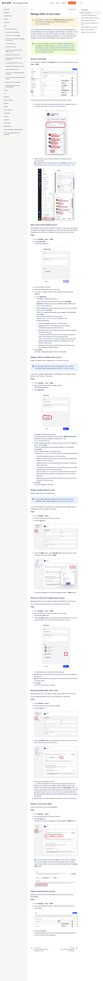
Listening (6, 103)
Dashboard (6, 12)
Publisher (6, 19)
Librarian (6, 116)
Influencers (7, 96)
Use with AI (72, 9)
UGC (5, 93)
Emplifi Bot (6, 119)
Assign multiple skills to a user (88, 20)
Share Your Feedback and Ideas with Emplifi (12, 133)
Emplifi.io (64, 3)
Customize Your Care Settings (13, 35)
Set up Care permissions (11, 29)
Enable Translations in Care (12, 69)
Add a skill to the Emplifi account (89, 15)
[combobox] (90, 3)
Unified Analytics (8, 16)
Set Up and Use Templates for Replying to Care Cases (15, 39)
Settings (6, 106)
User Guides (7, 113)
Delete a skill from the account (88, 32)
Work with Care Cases (11, 46)
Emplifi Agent (7, 123)
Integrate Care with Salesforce (13, 82)
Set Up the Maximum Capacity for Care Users (14, 59)
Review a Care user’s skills (87, 29)
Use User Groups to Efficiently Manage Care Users (15, 73)
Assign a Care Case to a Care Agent (54, 106)
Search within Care (10, 43)
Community (6, 22)
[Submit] (81, 3)
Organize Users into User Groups (46, 318)
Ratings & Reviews (8, 100)
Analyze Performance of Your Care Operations (13, 86)
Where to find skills (85, 12)
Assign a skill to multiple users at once (90, 18)
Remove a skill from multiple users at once (90, 23)
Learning (51, 3)
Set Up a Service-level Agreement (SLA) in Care (15, 78)
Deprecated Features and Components (13, 129)
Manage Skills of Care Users (12, 55)
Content (6, 90)
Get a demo (72, 3)
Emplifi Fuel (6, 9)
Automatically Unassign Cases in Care (15, 66)
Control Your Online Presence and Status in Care (14, 50)
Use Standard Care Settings (12, 32)
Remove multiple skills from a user (89, 27)
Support (58, 3)
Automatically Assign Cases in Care (14, 63)
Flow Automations (8, 110)
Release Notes (7, 126)
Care (5, 25)
